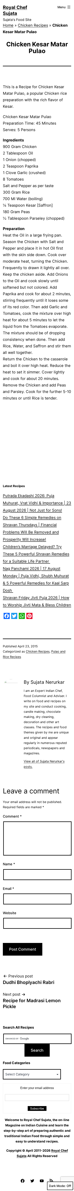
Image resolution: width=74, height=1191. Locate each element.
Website (9, 913)
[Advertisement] (37, 442)
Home (8, 25)
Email (8, 889)
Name (9, 864)
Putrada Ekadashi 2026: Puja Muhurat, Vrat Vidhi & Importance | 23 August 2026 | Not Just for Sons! (37, 503)
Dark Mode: (57, 1186)
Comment (12, 816)
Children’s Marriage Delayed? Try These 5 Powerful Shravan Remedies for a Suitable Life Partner (36, 554)
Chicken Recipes (33, 25)
